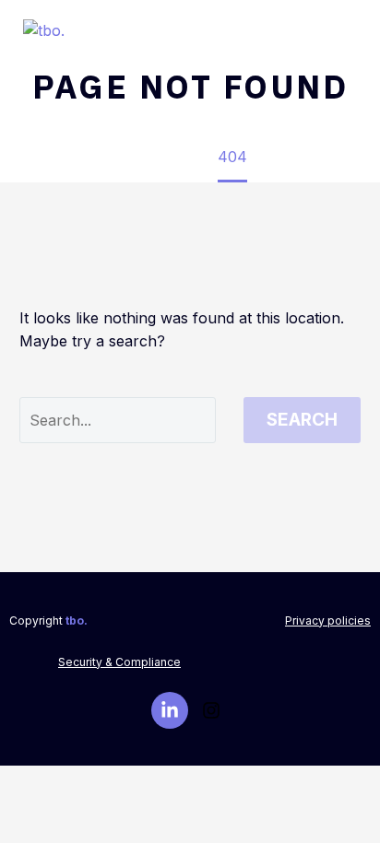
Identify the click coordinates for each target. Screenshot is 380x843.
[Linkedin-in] (169, 710)
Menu (348, 32)
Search (302, 419)
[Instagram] (211, 710)
